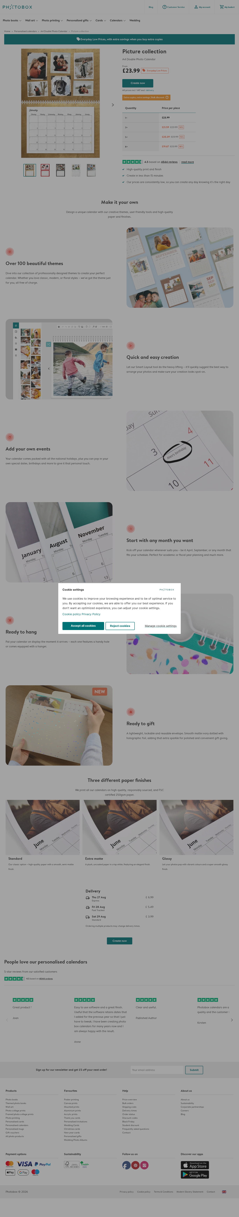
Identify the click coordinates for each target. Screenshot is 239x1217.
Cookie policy (71, 614)
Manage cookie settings (161, 626)
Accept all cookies (83, 625)
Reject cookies (120, 626)
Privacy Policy (91, 614)
